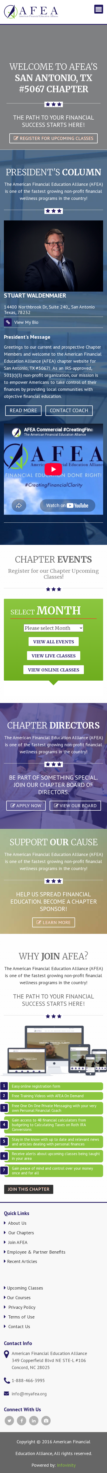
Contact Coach (69, 410)
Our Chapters (20, 1233)
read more (23, 410)
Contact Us (18, 1326)
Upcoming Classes (25, 1288)
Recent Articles (22, 1261)
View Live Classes (54, 655)
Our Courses (19, 1298)
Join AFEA (17, 1242)
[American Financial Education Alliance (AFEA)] (31, 12)
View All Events (53, 641)
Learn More (56, 922)
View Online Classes (53, 670)
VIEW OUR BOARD (78, 806)
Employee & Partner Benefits (36, 1252)
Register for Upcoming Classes (55, 138)
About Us (16, 1223)
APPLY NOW (28, 806)
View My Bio (26, 322)
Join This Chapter (28, 1189)
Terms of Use (21, 1317)
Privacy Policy (21, 1307)
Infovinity (66, 1465)
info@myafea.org (29, 1394)
